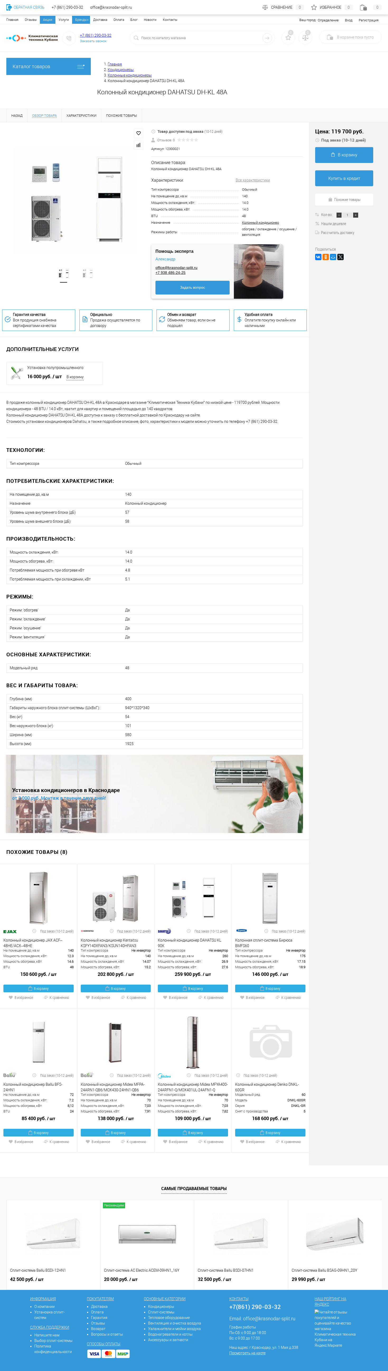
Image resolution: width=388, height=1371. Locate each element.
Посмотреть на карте (247, 1353)
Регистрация (368, 20)
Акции (47, 20)
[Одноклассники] (326, 257)
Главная (12, 20)
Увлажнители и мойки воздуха (174, 1329)
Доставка (100, 20)
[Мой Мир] (333, 257)
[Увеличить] (75, 200)
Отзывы (31, 20)
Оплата (118, 20)
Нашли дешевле (333, 223)
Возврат (98, 1329)
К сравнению (59, 997)
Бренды (81, 20)
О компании (44, 1306)
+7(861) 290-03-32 (255, 1307)
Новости (150, 20)
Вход (348, 20)
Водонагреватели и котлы (170, 1334)
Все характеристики (253, 180)
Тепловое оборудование (169, 1318)
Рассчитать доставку (337, 232)
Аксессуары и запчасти (168, 1340)
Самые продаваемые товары (194, 1188)
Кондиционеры (161, 1306)
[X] (340, 257)
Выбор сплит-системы (53, 1341)
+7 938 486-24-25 (170, 272)
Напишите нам (46, 1335)
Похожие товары (347, 199)
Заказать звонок (93, 41)
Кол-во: (327, 214)
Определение (328, 20)
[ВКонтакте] (318, 257)
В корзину (75, 377)
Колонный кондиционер (260, 222)
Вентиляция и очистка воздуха (174, 1323)
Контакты (170, 20)
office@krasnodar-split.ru (176, 267)
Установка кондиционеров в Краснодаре (66, 790)
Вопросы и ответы (107, 1334)
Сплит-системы (161, 1312)
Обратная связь (29, 7)
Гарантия (99, 1318)
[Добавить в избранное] (138, 133)
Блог (134, 20)
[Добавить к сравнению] (138, 145)
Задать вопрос (192, 287)
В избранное (24, 997)
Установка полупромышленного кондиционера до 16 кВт (55, 368)
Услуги (64, 20)
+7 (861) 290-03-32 (95, 35)
